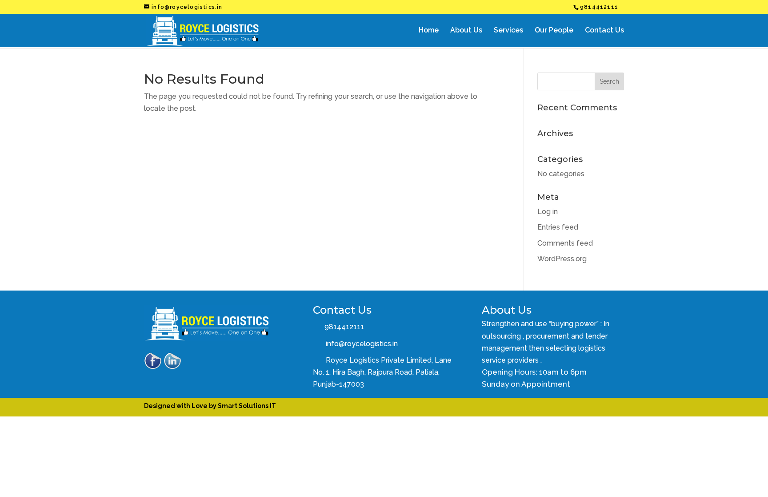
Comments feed (565, 243)
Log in (547, 211)
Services (508, 30)
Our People (554, 30)
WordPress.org (562, 259)
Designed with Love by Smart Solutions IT (210, 405)
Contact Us (604, 30)
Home (429, 30)
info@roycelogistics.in (362, 343)
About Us (466, 30)
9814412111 (343, 327)
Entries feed (557, 227)
